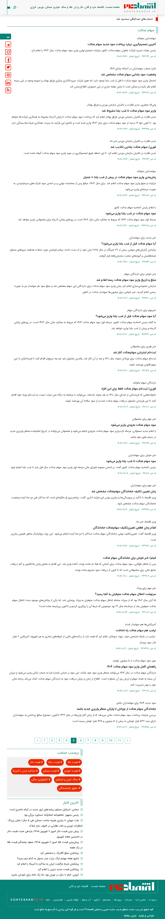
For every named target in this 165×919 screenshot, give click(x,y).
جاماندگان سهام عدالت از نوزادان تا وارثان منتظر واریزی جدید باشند (116, 709)
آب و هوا (86, 900)
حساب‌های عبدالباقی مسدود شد (134, 19)
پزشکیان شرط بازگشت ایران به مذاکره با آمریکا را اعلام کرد (48, 864)
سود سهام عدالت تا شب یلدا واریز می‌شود (131, 461)
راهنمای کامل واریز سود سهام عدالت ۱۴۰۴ (131, 666)
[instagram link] (8, 52)
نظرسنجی (58, 900)
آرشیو (96, 900)
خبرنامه (128, 900)
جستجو (106, 900)
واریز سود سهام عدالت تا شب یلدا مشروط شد (129, 110)
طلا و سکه (66, 7)
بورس (40, 7)
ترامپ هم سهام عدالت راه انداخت (136, 630)
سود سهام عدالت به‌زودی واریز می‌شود (133, 425)
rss (48, 900)
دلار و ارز (78, 7)
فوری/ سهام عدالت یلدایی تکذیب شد (133, 147)
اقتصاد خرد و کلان (94, 7)
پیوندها (117, 900)
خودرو (56, 7)
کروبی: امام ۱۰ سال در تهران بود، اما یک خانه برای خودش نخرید (45, 875)
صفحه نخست (112, 7)
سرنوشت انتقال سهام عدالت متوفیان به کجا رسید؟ (125, 594)
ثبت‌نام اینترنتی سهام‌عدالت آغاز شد (134, 352)
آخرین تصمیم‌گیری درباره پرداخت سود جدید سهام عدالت (122, 44)
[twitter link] (8, 67)
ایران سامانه (130, 916)
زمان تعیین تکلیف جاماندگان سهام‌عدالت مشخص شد (123, 491)
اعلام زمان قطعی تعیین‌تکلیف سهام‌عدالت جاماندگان (124, 527)
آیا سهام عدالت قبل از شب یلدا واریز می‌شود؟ (128, 243)
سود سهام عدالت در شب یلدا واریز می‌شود (131, 213)
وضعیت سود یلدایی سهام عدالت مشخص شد (128, 74)
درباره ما (153, 900)
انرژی (33, 7)
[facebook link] (8, 59)
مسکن (48, 7)
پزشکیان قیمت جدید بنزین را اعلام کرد (58, 869)
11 (119, 740)
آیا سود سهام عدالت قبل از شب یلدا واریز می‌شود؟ (126, 316)
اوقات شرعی (72, 900)
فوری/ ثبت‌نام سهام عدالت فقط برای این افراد (128, 388)
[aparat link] (8, 75)
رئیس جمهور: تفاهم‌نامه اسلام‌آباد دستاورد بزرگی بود (51, 815)
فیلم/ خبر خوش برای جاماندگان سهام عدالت (129, 558)
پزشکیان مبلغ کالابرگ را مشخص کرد (59, 853)
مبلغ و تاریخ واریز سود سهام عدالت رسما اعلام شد (126, 280)
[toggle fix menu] (5, 36)
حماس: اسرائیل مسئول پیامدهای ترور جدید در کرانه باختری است (44, 809)
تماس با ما (140, 900)
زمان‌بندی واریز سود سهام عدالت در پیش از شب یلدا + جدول (119, 177)
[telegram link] (8, 44)
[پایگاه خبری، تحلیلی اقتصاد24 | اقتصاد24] (133, 8)
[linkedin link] (8, 82)
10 (110, 740)
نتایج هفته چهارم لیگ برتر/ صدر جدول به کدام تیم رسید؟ (48, 858)
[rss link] (8, 90)
